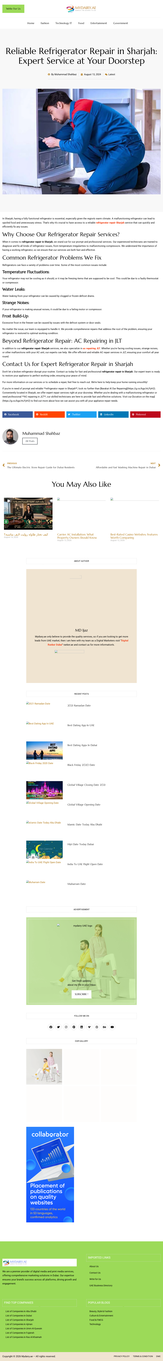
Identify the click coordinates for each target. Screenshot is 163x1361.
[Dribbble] (97, 1027)
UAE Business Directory (100, 1285)
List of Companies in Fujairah (20, 1333)
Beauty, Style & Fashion (100, 1311)
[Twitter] (58, 1027)
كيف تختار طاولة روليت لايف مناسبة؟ (26, 534)
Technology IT (63, 23)
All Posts (29, 441)
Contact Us (94, 1272)
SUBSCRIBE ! (81, 994)
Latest (111, 74)
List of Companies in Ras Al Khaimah (24, 1337)
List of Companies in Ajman (19, 1324)
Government (120, 23)
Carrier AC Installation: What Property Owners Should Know (77, 536)
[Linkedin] (81, 1027)
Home (30, 23)
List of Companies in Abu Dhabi (21, 1311)
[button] (17, 414)
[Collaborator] (50, 1221)
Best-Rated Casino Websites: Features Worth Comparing (134, 536)
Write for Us (95, 1279)
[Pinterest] (74, 1027)
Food (81, 23)
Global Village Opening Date (83, 804)
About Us (94, 1266)
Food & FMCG (96, 1320)
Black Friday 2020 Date (81, 764)
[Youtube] (112, 1027)
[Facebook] (51, 1027)
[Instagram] (66, 1027)
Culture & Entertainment (101, 1315)
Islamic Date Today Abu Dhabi (84, 824)
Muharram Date (76, 883)
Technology (95, 1324)
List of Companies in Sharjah (20, 1320)
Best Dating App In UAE (80, 725)
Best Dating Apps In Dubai (82, 745)
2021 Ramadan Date (79, 705)
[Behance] (104, 1027)
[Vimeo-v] (89, 1027)
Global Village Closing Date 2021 (86, 784)
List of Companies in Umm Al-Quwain (24, 1328)
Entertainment (99, 23)
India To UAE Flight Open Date (85, 864)
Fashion (45, 23)
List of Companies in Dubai (19, 1315)
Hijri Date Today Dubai (80, 844)
